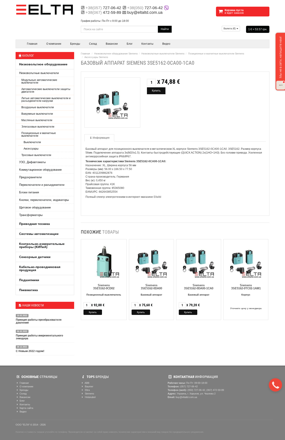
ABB (86, 383)
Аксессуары (31, 148)
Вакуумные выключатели (37, 113)
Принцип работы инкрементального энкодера (39, 337)
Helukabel (90, 397)
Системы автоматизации (39, 234)
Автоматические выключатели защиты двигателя (45, 90)
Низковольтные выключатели (39, 73)
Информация (101, 137)
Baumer (88, 386)
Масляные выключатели (36, 120)
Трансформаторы (31, 215)
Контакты (147, 43)
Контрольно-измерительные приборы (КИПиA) (42, 245)
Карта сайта (26, 408)
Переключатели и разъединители (41, 184)
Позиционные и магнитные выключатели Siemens (216, 53)
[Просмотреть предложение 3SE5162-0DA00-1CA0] (198, 260)
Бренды (75, 43)
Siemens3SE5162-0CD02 (103, 287)
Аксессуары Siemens (96, 57)
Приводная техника (34, 224)
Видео (166, 43)
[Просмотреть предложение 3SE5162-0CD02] (103, 260)
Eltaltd (157, 196)
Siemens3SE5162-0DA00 (151, 287)
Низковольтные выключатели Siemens (163, 53)
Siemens (89, 393)
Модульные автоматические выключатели (39, 81)
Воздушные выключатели (37, 107)
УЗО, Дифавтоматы (32, 162)
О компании (53, 43)
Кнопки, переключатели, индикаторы (44, 200)
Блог (129, 43)
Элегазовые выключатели (37, 126)
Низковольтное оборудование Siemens (116, 53)
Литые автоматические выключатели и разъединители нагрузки (46, 99)
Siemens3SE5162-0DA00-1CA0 (198, 287)
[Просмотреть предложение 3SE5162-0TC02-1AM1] (246, 260)
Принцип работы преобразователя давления (38, 321)
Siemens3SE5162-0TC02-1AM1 (246, 287)
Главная (32, 43)
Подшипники (29, 280)
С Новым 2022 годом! (30, 351)
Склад (93, 43)
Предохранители (30, 177)
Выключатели (32, 142)
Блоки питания (29, 192)
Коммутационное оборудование (40, 169)
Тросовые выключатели (36, 155)
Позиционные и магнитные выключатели (38, 134)
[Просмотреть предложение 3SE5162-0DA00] (151, 260)
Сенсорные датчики (35, 257)
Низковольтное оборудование (43, 64)
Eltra (87, 390)
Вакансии (112, 43)
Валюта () (230, 28)
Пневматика (28, 290)
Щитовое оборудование (35, 207)
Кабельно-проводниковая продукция (39, 268)
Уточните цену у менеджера (246, 308)
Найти (165, 29)
